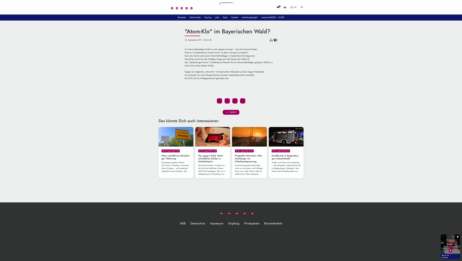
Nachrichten (195, 17)
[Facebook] (175, 7)
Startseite (182, 17)
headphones (271, 40)
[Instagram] (180, 7)
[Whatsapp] (170, 7)
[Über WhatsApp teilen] (235, 101)
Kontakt (234, 17)
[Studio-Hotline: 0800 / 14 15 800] (165, 7)
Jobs (217, 17)
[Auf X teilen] (227, 101)
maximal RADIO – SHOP (272, 17)
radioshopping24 (250, 17)
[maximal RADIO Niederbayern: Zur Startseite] (231, 7)
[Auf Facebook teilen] (219, 101)
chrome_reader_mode (275, 40)
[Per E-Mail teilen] (243, 101)
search (302, 7)
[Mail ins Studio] (161, 7)
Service (208, 17)
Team (225, 17)
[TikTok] (194, 7)
